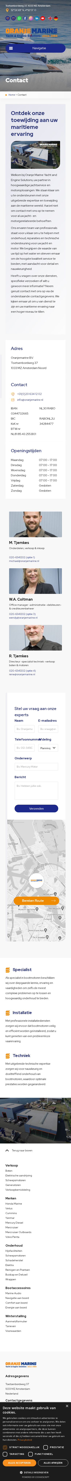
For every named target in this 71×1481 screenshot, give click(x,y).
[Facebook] (25, 18)
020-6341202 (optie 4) (22, 670)
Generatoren (13, 1185)
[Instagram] (31, 18)
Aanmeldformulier (16, 1321)
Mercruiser (11, 1227)
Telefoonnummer (25, 739)
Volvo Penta (12, 1237)
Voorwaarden (13, 1331)
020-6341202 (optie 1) (22, 557)
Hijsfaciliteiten (13, 1250)
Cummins (11, 1213)
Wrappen (10, 1279)
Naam (19, 721)
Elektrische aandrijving (18, 1175)
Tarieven (10, 1326)
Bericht (20, 777)
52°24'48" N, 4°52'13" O (23, 10)
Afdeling (44, 739)
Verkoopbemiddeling (17, 1189)
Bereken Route (33, 900)
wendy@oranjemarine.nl (23, 617)
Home (12, 94)
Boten (8, 1170)
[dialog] (35, 1441)
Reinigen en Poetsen (17, 1269)
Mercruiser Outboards (18, 1232)
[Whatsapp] (19, 18)
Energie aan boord (16, 1307)
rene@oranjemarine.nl (22, 674)
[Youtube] (42, 18)
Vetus (8, 1208)
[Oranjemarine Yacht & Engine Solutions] (35, 32)
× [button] (67, 1406)
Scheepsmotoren (15, 1180)
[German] (56, 18)
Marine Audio (13, 1293)
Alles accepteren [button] (19, 1462)
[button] (35, 1472)
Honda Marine (13, 1203)
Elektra (9, 1265)
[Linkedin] (37, 18)
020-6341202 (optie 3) (22, 614)
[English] (50, 18)
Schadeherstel (14, 1260)
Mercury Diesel (14, 1222)
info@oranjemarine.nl (30, 400)
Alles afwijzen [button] (53, 1462)
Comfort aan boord (16, 1302)
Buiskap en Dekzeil (16, 1274)
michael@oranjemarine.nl (24, 561)
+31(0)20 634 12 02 (29, 394)
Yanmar (10, 1218)
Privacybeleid (25, 1439)
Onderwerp (23, 758)
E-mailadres (47, 721)
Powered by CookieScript (35, 1477)
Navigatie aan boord (17, 1298)
